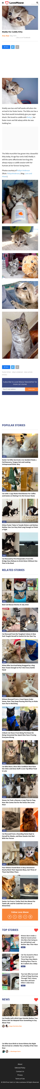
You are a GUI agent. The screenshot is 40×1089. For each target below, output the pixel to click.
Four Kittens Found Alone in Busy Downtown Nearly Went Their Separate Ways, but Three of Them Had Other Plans (19, 869)
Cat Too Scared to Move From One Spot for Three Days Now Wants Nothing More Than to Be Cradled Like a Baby (29, 959)
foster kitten (6, 372)
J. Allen (11, 1051)
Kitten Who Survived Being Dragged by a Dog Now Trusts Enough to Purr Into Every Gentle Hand (18, 667)
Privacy (20, 1075)
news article (28, 372)
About (20, 1064)
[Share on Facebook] (6, 47)
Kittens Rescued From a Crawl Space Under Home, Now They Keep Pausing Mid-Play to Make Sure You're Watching (20, 701)
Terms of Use (20, 1079)
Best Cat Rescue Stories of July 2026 (15, 605)
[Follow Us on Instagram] (20, 917)
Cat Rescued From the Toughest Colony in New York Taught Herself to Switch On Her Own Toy (19, 635)
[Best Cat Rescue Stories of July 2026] (20, 590)
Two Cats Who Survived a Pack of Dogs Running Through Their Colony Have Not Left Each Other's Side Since (29, 978)
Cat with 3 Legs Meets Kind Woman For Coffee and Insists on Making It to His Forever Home (19, 494)
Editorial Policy (20, 1068)
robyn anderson (17, 372)
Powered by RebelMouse (35, 4)
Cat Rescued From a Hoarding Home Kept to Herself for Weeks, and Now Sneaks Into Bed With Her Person (18, 836)
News (4, 456)
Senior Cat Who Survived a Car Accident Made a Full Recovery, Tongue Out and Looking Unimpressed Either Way (19, 462)
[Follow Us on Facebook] (9, 917)
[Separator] (17, 47)
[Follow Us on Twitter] (15, 917)
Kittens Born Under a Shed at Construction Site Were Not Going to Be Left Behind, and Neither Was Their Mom (29, 940)
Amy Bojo (5, 36)
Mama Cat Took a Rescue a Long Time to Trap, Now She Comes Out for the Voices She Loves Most (19, 802)
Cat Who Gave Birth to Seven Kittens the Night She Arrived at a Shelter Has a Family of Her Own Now (20, 1045)
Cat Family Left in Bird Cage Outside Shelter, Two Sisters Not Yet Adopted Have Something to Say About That (20, 1020)
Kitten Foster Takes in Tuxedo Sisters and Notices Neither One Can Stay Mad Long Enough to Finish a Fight (20, 527)
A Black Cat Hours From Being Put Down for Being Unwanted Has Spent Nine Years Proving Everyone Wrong (19, 735)
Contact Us (20, 1071)
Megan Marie (12, 1026)
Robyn (29, 117)
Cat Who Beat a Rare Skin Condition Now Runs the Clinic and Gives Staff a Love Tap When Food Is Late (19, 768)
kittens (4, 375)
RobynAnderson (13, 173)
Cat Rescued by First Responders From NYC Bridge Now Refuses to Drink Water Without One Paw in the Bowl (19, 561)
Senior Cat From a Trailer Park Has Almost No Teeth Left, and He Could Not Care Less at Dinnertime (18, 903)
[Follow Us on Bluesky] (25, 917)
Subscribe (31, 389)
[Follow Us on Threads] (30, 917)
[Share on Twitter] (13, 47)
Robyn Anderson (23, 170)
